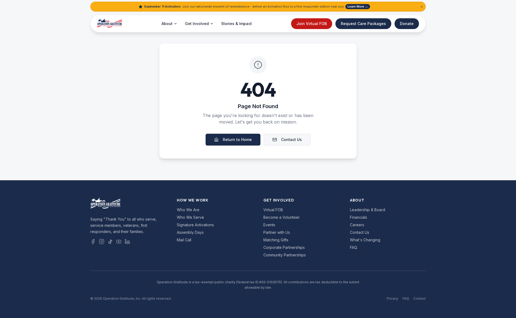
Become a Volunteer (281, 217)
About (167, 23)
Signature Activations (195, 224)
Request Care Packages (363, 23)
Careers (357, 224)
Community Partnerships (284, 255)
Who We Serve (190, 217)
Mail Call (184, 240)
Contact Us (291, 139)
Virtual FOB (273, 209)
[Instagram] (101, 241)
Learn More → (357, 6)
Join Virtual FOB (311, 23)
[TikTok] (110, 241)
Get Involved (197, 23)
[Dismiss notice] (422, 7)
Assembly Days (190, 232)
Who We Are (188, 209)
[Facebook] (93, 241)
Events (269, 224)
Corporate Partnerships (284, 247)
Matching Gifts (275, 240)
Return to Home (237, 139)
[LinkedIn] (127, 241)
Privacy (392, 298)
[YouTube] (118, 241)
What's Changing (365, 240)
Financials (358, 217)
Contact (419, 298)
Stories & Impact (236, 23)
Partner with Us (276, 232)
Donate (407, 23)
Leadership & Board (367, 209)
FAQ (353, 247)
